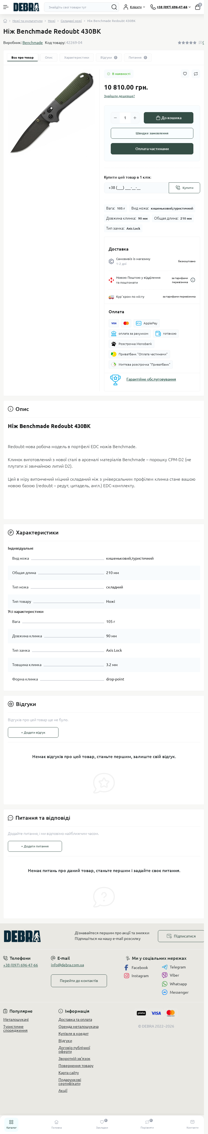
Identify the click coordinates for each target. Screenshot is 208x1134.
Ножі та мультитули (27, 21)
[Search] (114, 7)
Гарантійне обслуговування (151, 379)
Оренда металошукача (78, 1026)
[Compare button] (195, 73)
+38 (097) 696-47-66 (20, 965)
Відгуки (65, 1040)
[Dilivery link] (193, 280)
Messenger (179, 992)
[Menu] (6, 7)
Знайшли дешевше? (119, 96)
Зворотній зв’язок (74, 1058)
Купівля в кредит (73, 1033)
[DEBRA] (34, 936)
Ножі (51, 21)
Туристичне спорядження (15, 1028)
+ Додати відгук (33, 732)
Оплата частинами (152, 149)
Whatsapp (178, 984)
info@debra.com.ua (67, 965)
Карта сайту (68, 1072)
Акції (62, 1090)
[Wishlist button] (185, 73)
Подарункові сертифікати (69, 1082)
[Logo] (26, 6)
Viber (174, 975)
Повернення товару (75, 1065)
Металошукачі (16, 1019)
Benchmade (32, 42)
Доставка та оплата (75, 1019)
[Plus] (135, 117)
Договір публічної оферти (74, 1050)
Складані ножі (71, 21)
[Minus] (115, 117)
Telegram (178, 967)
